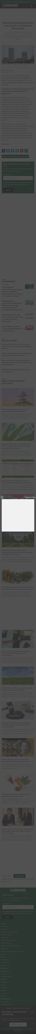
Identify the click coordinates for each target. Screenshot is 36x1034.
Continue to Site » (30, 497)
